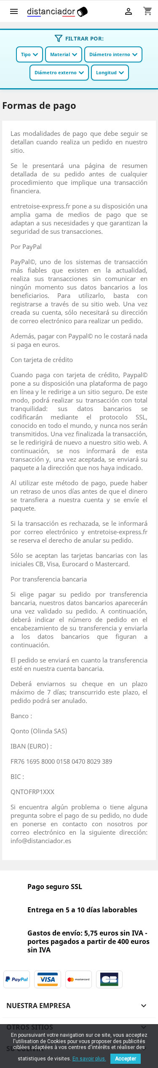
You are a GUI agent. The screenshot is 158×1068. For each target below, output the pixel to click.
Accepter (125, 1059)
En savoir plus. (89, 1059)
